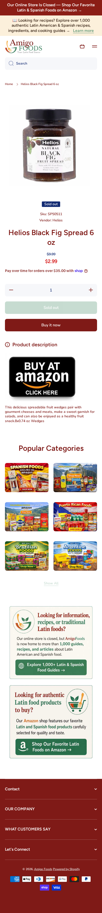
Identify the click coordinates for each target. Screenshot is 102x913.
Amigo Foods (43, 869)
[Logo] (23, 46)
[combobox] (51, 63)
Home (9, 84)
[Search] (9, 63)
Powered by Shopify (66, 869)
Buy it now (51, 325)
